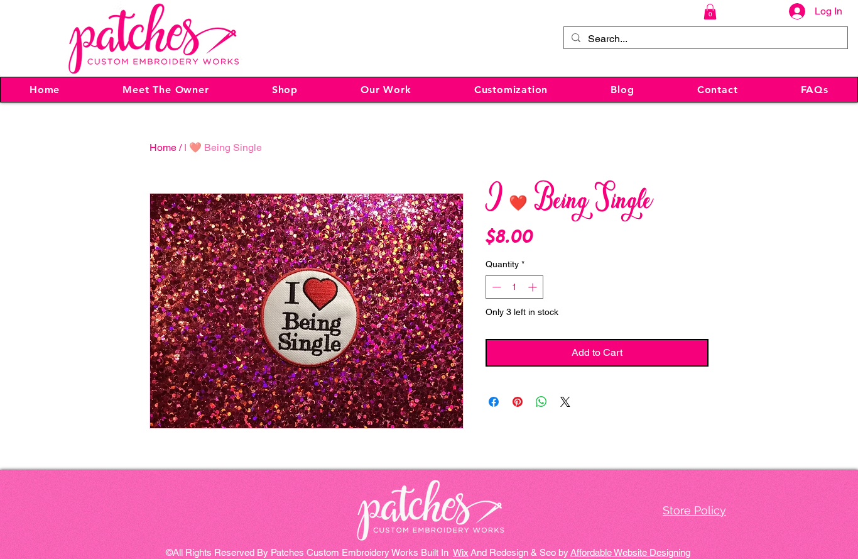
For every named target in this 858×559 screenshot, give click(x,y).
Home (162, 147)
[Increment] (533, 287)
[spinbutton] (514, 287)
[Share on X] (565, 401)
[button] (710, 11)
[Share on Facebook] (493, 401)
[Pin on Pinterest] (517, 401)
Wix (461, 552)
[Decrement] (495, 287)
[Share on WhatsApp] (541, 401)
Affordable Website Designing (630, 552)
